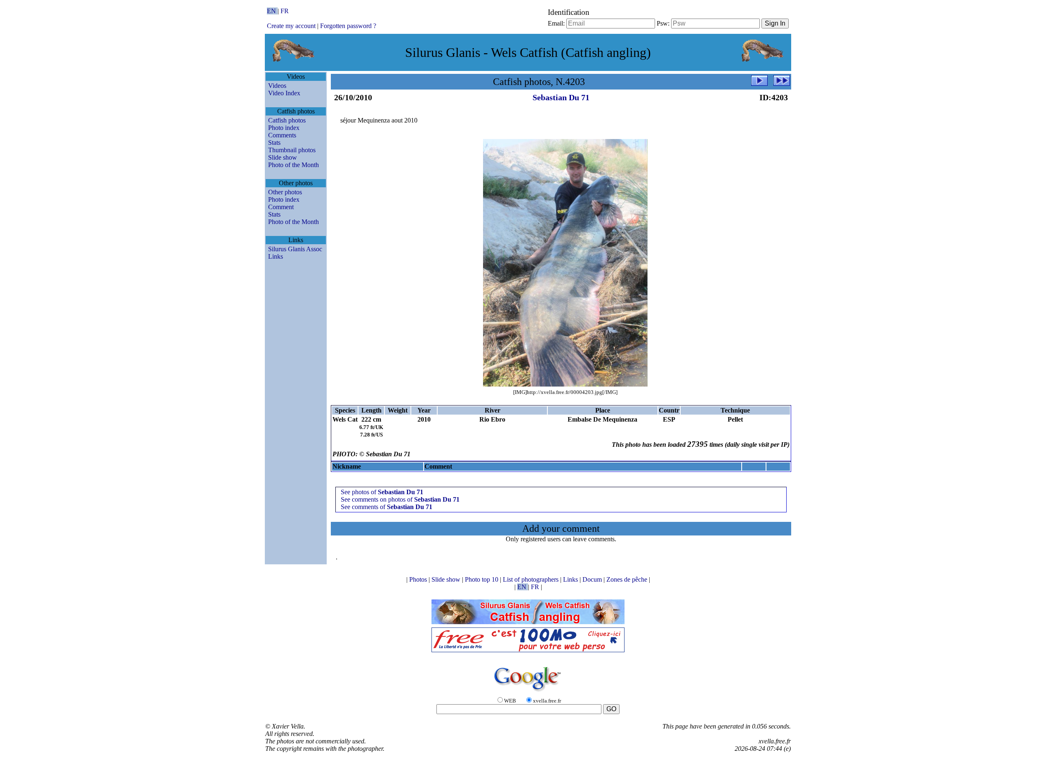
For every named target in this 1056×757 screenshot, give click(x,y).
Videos (277, 85)
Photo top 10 (482, 579)
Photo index (283, 127)
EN (272, 10)
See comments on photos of (400, 499)
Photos (419, 579)
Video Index (284, 93)
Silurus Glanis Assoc (295, 248)
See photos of (382, 491)
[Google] (528, 692)
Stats (274, 142)
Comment (281, 206)
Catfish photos (287, 120)
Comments (282, 135)
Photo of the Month (293, 164)
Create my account (291, 25)
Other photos (285, 192)
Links (275, 256)
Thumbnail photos (292, 149)
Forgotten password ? (348, 25)
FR (284, 10)
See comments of (386, 506)
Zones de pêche (627, 579)
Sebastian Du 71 (561, 97)
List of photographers (531, 579)
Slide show (282, 157)
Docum (592, 579)
